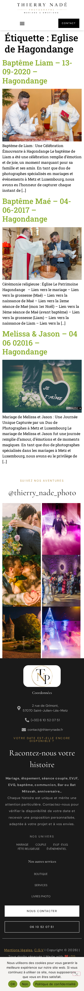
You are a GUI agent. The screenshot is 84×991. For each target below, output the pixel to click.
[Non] (76, 974)
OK (12, 984)
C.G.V (38, 950)
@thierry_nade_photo (42, 492)
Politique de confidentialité (55, 984)
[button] (22, 23)
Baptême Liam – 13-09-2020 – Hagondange (37, 72)
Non (25, 984)
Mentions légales (18, 950)
